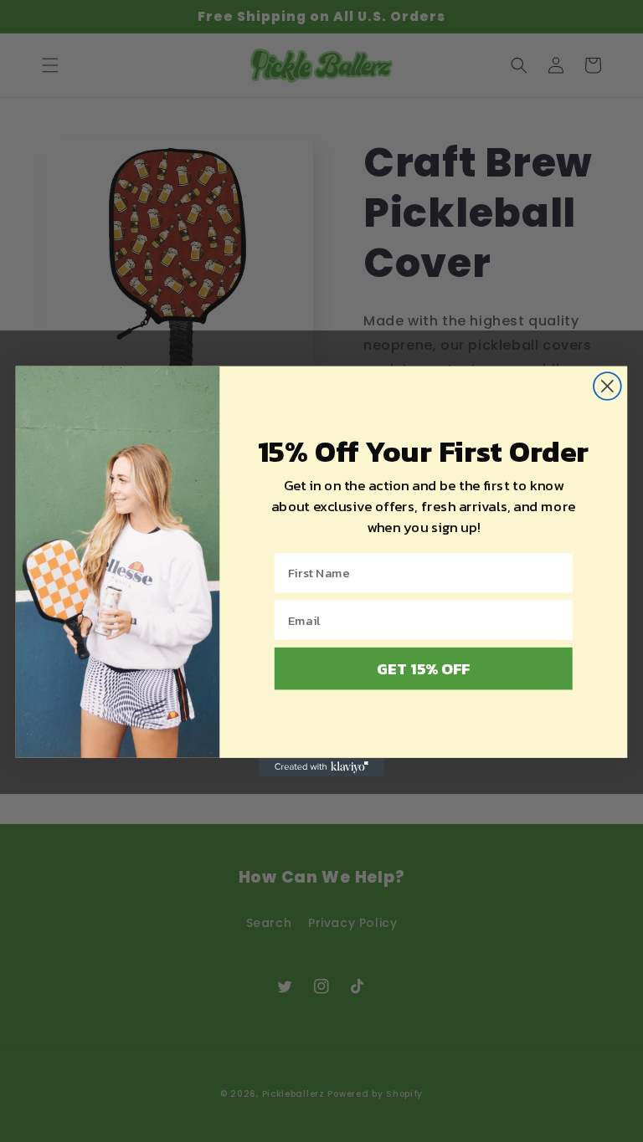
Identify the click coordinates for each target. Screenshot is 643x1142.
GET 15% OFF (423, 667)
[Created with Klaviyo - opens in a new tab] (321, 766)
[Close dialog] (607, 386)
